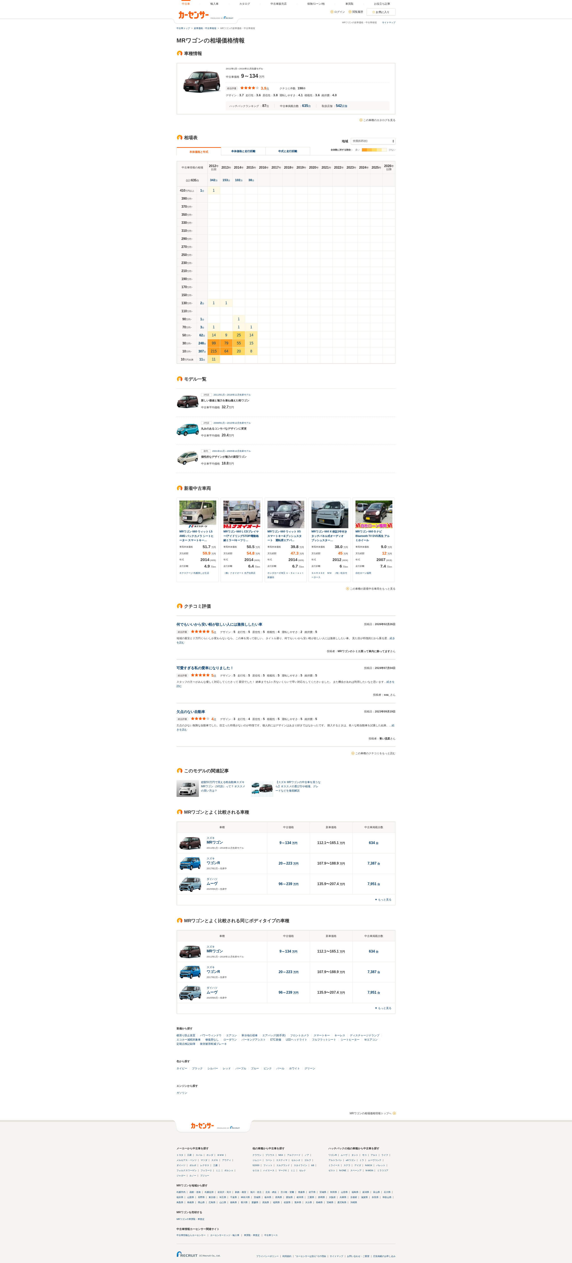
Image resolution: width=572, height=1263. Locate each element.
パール (280, 1068)
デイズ (357, 1165)
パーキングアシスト (254, 1039)
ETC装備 (275, 1039)
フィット (267, 1165)
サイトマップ (388, 22)
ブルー (255, 1068)
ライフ (384, 1155)
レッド (227, 1068)
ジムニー (256, 1160)
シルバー (212, 1068)
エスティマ (281, 1160)
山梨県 (190, 1197)
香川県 (244, 1202)
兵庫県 (343, 1197)
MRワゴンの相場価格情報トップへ (370, 1113)
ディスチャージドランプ (364, 1035)
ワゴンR (332, 1155)
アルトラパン (335, 1160)
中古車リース (271, 1235)
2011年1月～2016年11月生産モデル (232, 395)
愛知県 (289, 1197)
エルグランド (283, 1165)
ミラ (362, 1160)
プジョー (204, 1175)
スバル (199, 1155)
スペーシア (356, 1170)
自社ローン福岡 (363, 573)
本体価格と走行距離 (243, 151)
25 (239, 335)
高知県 (265, 1202)
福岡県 (276, 1202)
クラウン (256, 1155)
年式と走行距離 (287, 151)
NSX (280, 1155)
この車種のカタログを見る (379, 120)
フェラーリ (206, 1170)
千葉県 (233, 1197)
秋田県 (333, 1192)
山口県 (222, 1202)
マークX (282, 1170)
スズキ (214, 1160)
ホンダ (209, 1155)
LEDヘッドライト (296, 1039)
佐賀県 (287, 1202)
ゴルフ (307, 1160)
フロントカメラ (299, 1035)
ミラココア (382, 1170)
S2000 (255, 1165)
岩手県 (312, 1192)
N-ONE (342, 1170)
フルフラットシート (324, 1039)
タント (354, 1155)
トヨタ (180, 1155)
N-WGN (369, 1170)
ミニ (218, 1170)
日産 (189, 1155)
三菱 (215, 1165)
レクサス (204, 1165)
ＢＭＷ (220, 1155)
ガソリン (182, 1092)
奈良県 (375, 1197)
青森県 (301, 1192)
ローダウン (230, 1039)
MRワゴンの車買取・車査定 (190, 1219)
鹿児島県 (341, 1202)
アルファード (294, 1155)
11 (214, 359)
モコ (364, 1155)
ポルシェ (228, 1170)
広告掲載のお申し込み (384, 1256)
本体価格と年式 (198, 151)
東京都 (212, 1197)
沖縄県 (353, 1202)
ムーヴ (344, 1155)
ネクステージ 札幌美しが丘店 (194, 573)
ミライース (334, 1165)
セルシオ (295, 1160)
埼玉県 (222, 1197)
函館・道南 (195, 1192)
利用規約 (286, 1256)
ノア (307, 1155)
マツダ (204, 1160)
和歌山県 (387, 1197)
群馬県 (278, 1197)
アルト (374, 1155)
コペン (268, 1160)
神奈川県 (245, 1197)
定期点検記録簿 (186, 1044)
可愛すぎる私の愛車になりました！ (205, 668)
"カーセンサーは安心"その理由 (310, 1256)
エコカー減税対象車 (189, 1039)
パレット (380, 1165)
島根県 (190, 1202)
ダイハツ (181, 1165)
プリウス (269, 1155)
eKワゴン (350, 1160)
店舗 (341, 106)
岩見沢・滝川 (224, 1192)
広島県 (212, 1202)
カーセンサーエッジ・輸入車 (224, 1235)
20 (239, 351)
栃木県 (268, 1197)
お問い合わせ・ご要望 (358, 1256)
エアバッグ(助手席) (274, 1035)
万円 (289, 863)
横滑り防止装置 (186, 1035)
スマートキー (322, 1035)
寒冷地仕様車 (250, 1035)
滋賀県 (364, 1197)
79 (226, 343)
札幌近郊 (209, 1192)
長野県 (201, 1197)
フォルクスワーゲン (187, 1170)
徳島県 (233, 1202)
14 (214, 335)
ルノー (192, 1175)
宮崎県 (330, 1202)
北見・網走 (271, 1192)
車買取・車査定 (252, 1235)
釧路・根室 (240, 1192)
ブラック (197, 1068)
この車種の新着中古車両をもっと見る (372, 588)
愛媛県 (255, 1202)
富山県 (376, 1192)
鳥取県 (180, 1202)
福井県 (180, 1197)
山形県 (344, 1192)
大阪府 (332, 1197)
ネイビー (182, 1068)
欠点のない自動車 (191, 712)
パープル (241, 1068)
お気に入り (383, 12)
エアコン (231, 1035)
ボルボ (192, 1165)
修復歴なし (212, 1039)
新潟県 (365, 1192)
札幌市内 (181, 1192)
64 (226, 351)
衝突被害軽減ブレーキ (213, 1044)
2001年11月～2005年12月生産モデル (231, 451)
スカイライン (300, 1165)
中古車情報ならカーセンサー (191, 1235)
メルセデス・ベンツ (187, 1160)
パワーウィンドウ (210, 1035)
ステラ (347, 1165)
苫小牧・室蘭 (287, 1192)
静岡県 (321, 1197)
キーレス (339, 1035)
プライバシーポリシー (267, 1256)
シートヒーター (350, 1039)
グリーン (310, 1068)
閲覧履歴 (357, 11)
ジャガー (181, 1175)
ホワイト (294, 1068)
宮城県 (323, 1192)
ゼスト (331, 1170)
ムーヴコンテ (374, 1160)
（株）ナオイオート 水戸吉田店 (239, 573)
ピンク (268, 1068)
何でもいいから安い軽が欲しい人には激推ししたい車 (219, 624)
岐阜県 (300, 1197)
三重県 (310, 1197)
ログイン (339, 11)
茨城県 (257, 1197)
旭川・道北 (255, 1192)
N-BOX (368, 1165)
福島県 (355, 1192)
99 (214, 343)
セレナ (302, 1170)
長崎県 (319, 1202)
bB (312, 1165)
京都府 (353, 1197)
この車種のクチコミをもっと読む (375, 753)
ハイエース (268, 1170)
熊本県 (297, 1202)
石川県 (387, 1192)
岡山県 (201, 1202)
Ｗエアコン (371, 1039)
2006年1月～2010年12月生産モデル (232, 423)
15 (251, 343)
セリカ (255, 1170)
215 (214, 351)
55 (239, 343)
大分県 (308, 1202)
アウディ (226, 1160)
